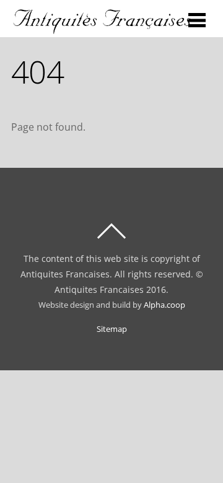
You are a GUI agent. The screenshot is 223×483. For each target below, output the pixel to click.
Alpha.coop (164, 305)
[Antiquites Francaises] (102, 28)
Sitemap (112, 329)
